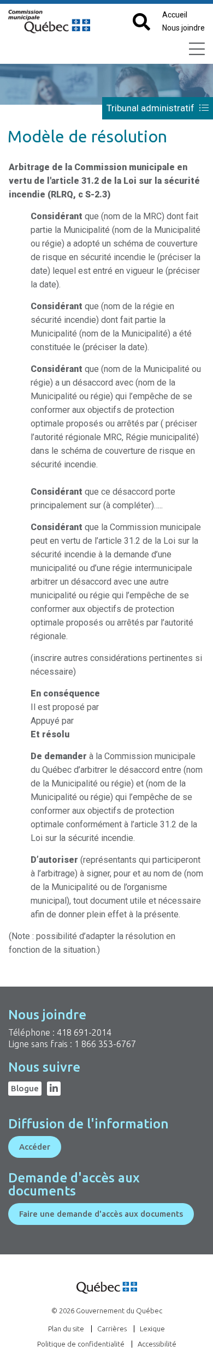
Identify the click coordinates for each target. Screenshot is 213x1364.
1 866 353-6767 (105, 1044)
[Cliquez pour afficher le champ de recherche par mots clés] (141, 22)
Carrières (112, 1328)
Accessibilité (157, 1344)
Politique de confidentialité (81, 1344)
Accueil (174, 14)
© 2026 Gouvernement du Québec (106, 1310)
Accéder (34, 1146)
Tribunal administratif (151, 108)
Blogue (25, 1088)
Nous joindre (183, 27)
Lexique (152, 1328)
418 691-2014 (84, 1032)
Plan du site (66, 1328)
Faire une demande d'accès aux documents (101, 1213)
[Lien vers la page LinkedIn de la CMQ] (54, 1088)
